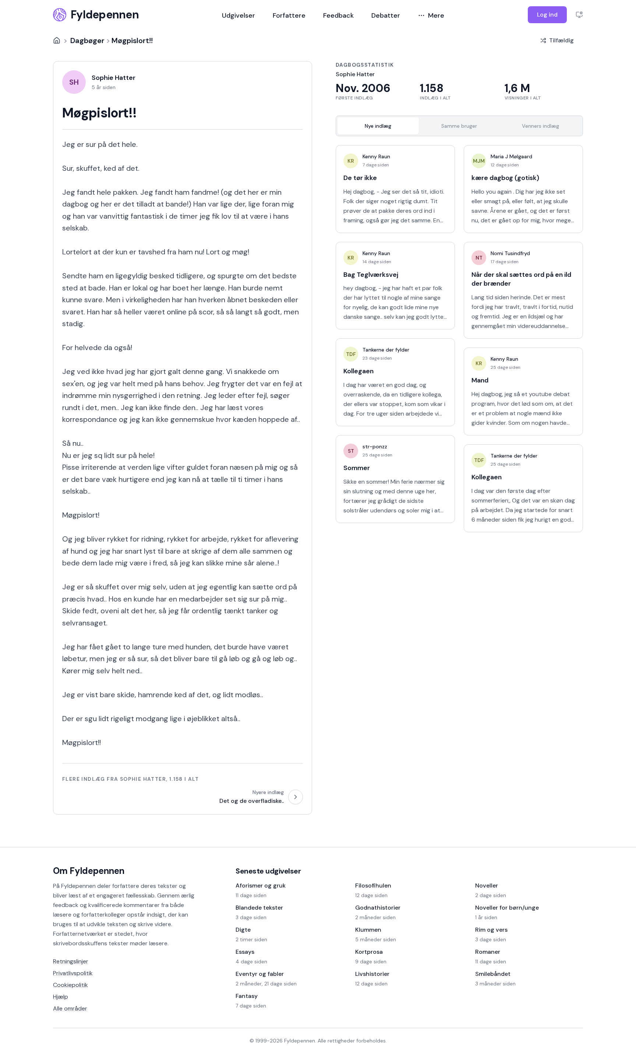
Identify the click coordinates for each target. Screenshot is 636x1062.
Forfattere (289, 15)
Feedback (338, 15)
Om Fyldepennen (88, 870)
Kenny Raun (376, 156)
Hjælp (60, 997)
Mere (436, 15)
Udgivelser (238, 15)
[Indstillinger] (579, 14)
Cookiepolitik (70, 985)
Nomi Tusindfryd (510, 253)
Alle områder (70, 1008)
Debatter (385, 15)
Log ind (547, 14)
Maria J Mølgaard (511, 156)
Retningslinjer (70, 961)
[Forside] (56, 40)
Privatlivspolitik (73, 973)
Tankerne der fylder (386, 349)
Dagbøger (87, 40)
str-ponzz (375, 446)
